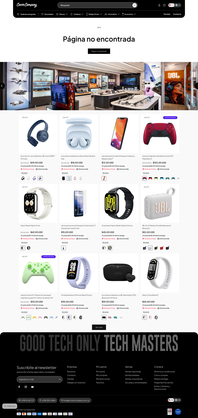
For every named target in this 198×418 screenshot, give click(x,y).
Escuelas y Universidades (136, 382)
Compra (158, 366)
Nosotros (71, 371)
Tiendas (166, 14)
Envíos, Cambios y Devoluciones (162, 387)
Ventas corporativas (133, 379)
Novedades (48, 14)
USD (172, 5)
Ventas (128, 366)
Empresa (72, 366)
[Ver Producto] (119, 133)
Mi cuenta (101, 366)
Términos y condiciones (164, 371)
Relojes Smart (94, 14)
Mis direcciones (103, 379)
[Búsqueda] (134, 5)
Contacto (177, 14)
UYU (179, 5)
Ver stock (24, 173)
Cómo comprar (161, 375)
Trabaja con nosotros (76, 382)
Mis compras (101, 375)
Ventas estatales (132, 375)
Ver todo (99, 327)
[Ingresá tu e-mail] (59, 379)
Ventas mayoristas (133, 371)
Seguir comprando (99, 51)
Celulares (77, 14)
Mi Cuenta (100, 371)
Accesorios (128, 14)
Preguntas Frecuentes (163, 382)
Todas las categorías (28, 14)
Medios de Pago (161, 379)
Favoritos (100, 382)
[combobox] (96, 5)
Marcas (62, 14)
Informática (112, 14)
